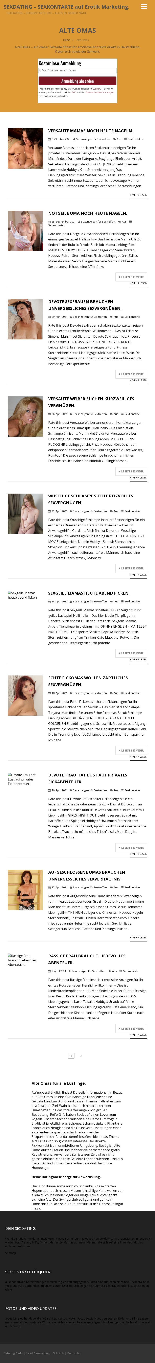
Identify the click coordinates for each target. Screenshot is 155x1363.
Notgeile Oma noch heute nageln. (87, 213)
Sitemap (10, 1253)
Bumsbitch (74, 1353)
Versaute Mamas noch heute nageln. (90, 130)
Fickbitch (58, 1353)
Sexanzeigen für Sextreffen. (93, 139)
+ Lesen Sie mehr (131, 277)
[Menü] (144, 6)
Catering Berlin (13, 1353)
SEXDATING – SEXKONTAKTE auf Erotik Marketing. (66, 6)
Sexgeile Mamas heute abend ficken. (89, 593)
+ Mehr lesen (138, 195)
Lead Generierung (37, 1353)
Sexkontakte (135, 139)
